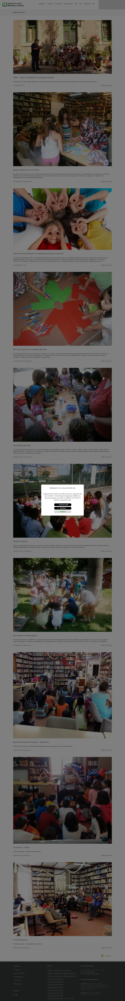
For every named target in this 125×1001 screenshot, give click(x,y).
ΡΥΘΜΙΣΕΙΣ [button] (63, 511)
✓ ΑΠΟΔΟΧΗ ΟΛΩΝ (62, 504)
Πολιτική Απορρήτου (51, 498)
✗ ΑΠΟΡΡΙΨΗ (62, 508)
